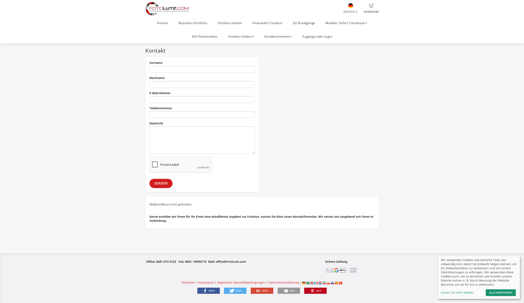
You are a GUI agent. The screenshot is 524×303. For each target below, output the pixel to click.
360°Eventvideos (205, 36)
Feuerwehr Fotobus (267, 23)
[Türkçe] (340, 282)
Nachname (157, 78)
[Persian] (324, 282)
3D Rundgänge (304, 23)
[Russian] (332, 282)
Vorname (155, 63)
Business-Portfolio (193, 23)
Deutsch (349, 12)
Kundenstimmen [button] (277, 36)
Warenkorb (371, 12)
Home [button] (161, 23)
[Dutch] (320, 282)
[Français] (316, 282)
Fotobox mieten (230, 23)
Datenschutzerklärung (283, 282)
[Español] (336, 282)
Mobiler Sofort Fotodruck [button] (345, 23)
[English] (312, 282)
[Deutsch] (303, 282)
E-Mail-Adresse (159, 93)
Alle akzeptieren (500, 292)
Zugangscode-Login (317, 36)
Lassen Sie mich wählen (457, 292)
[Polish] (328, 282)
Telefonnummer (160, 108)
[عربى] (307, 282)
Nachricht (156, 123)
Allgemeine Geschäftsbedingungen (241, 282)
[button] (208, 291)
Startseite (188, 282)
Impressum (206, 282)
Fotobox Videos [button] (240, 36)
